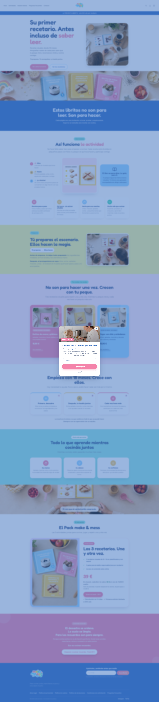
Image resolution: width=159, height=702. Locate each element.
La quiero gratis (79, 366)
